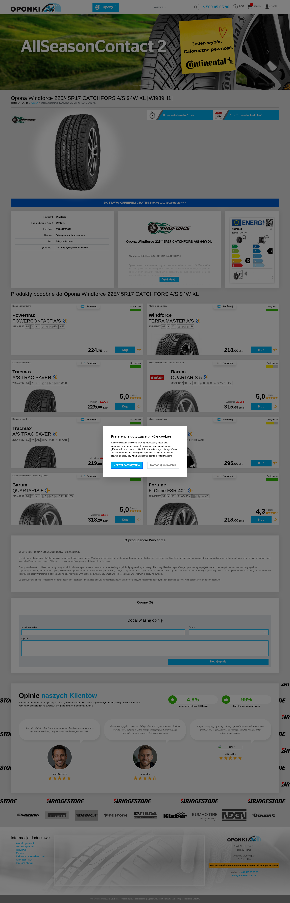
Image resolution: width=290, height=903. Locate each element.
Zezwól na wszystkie (127, 465)
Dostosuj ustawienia (163, 465)
